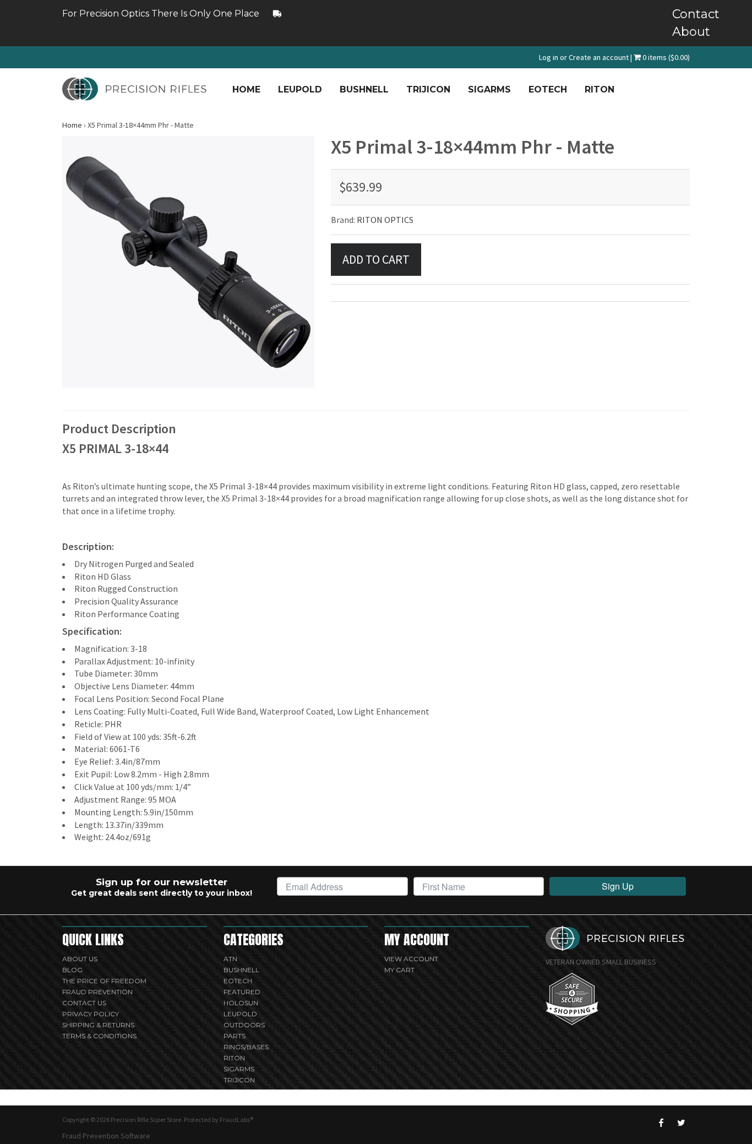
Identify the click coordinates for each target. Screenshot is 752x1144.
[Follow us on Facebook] (661, 1122)
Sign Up (618, 886)
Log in (548, 57)
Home (246, 89)
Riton (599, 89)
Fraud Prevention (97, 992)
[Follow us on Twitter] (681, 1122)
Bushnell (364, 89)
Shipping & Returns (98, 1025)
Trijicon (428, 89)
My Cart (399, 970)
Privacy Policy (90, 1014)
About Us (79, 959)
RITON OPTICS (385, 219)
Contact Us (84, 1003)
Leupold (300, 89)
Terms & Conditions (99, 1036)
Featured (242, 992)
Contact (681, 14)
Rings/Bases (246, 1047)
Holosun (241, 1003)
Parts (235, 1036)
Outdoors (244, 1025)
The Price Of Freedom (104, 981)
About (681, 31)
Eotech (547, 89)
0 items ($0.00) (665, 57)
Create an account (599, 57)
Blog (72, 970)
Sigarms (489, 89)
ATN (230, 959)
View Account (411, 959)
